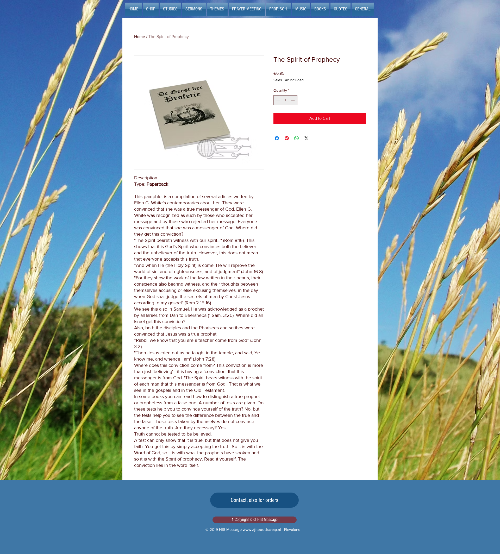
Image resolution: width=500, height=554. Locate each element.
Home (139, 36)
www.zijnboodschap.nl (262, 529)
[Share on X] (306, 138)
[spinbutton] (285, 100)
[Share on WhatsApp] (296, 138)
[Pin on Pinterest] (287, 138)
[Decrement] (277, 100)
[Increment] (293, 100)
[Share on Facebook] (277, 138)
